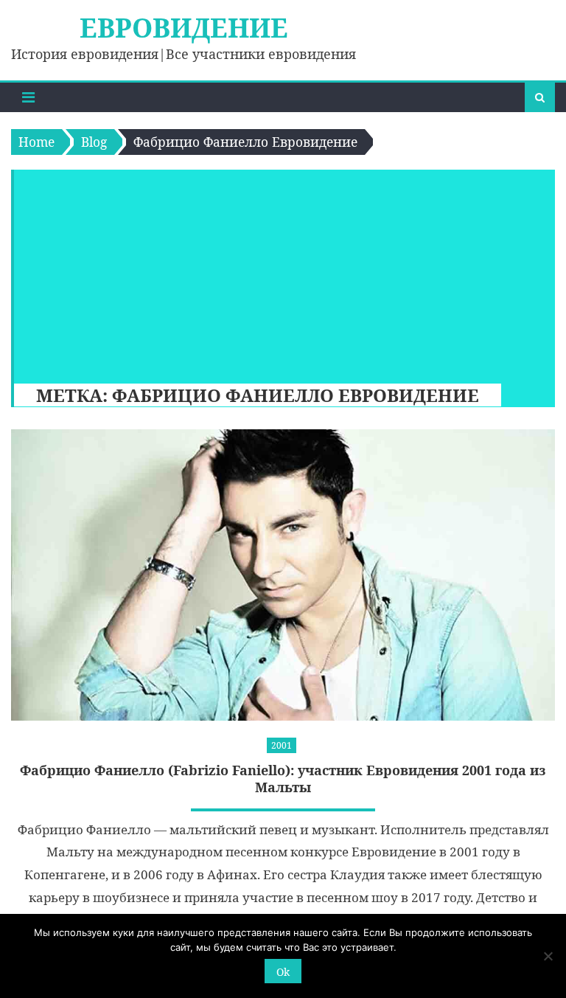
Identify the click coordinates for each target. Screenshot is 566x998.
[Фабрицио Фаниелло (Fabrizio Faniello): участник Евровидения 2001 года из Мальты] (282, 574)
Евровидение (184, 28)
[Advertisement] (277, 273)
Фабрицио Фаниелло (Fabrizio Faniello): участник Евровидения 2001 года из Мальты (283, 779)
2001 (281, 745)
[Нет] (547, 956)
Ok (283, 972)
